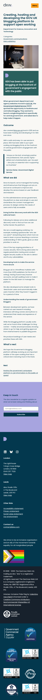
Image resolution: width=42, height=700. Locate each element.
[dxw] (7, 5)
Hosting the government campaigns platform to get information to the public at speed (20, 373)
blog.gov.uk (18, 130)
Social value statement (13, 514)
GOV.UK (29, 104)
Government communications (15, 39)
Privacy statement (11, 511)
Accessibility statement (13, 508)
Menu (34, 5)
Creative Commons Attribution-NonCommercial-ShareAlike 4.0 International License (16, 602)
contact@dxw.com (11, 527)
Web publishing (9, 41)
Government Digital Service (14, 106)
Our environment (10, 517)
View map (7, 474)
